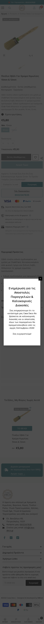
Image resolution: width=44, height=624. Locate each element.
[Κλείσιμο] (40, 278)
